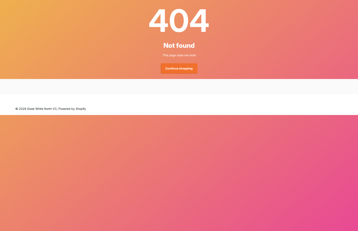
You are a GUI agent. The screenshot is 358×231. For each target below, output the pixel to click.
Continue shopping (179, 68)
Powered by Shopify (72, 108)
